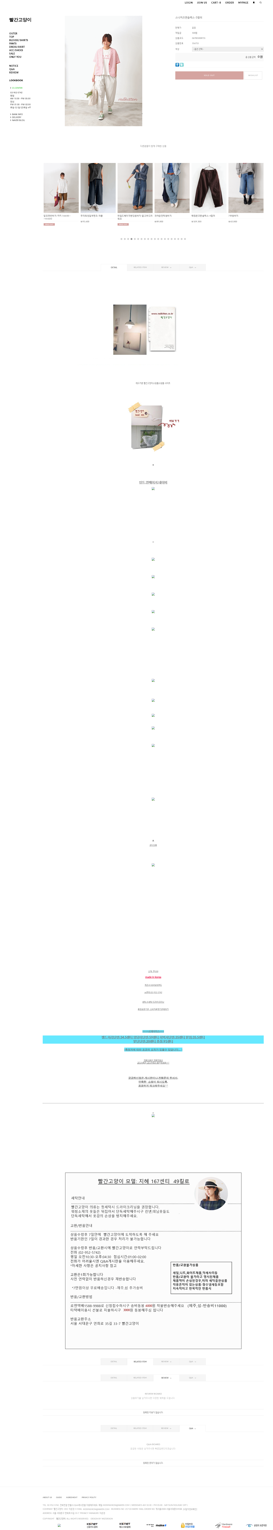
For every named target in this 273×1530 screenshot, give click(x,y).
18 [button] (178, 239)
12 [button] (158, 239)
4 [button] (131, 239)
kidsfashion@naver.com (96, 1509)
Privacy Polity (89, 1497)
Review (14, 73)
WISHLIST (253, 75)
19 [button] (182, 239)
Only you (15, 57)
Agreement (71, 1497)
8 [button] (145, 239)
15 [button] (168, 239)
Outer (13, 34)
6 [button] (138, 239)
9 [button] (148, 239)
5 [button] (135, 239)
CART (216, 3)
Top (11, 37)
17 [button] (175, 239)
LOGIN (189, 3)
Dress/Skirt (17, 47)
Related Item (140, 267)
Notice (13, 66)
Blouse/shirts (18, 40)
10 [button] (151, 239)
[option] (61, 192)
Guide (59, 1497)
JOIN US (202, 3)
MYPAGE (243, 3)
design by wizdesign (102, 1519)
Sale (12, 54)
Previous (51, 192)
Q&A (12, 69)
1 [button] (121, 239)
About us (47, 1497)
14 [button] (165, 239)
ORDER (229, 3)
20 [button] (185, 239)
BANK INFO (17, 114)
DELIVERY (16, 117)
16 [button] (172, 239)
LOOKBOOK (16, 80)
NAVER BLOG (18, 120)
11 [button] (155, 239)
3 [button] (128, 239)
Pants (13, 44)
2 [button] (125, 239)
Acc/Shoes (16, 50)
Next (255, 192)
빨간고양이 (20, 19)
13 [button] (161, 239)
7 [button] (141, 239)
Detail (114, 268)
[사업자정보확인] (190, 1509)
